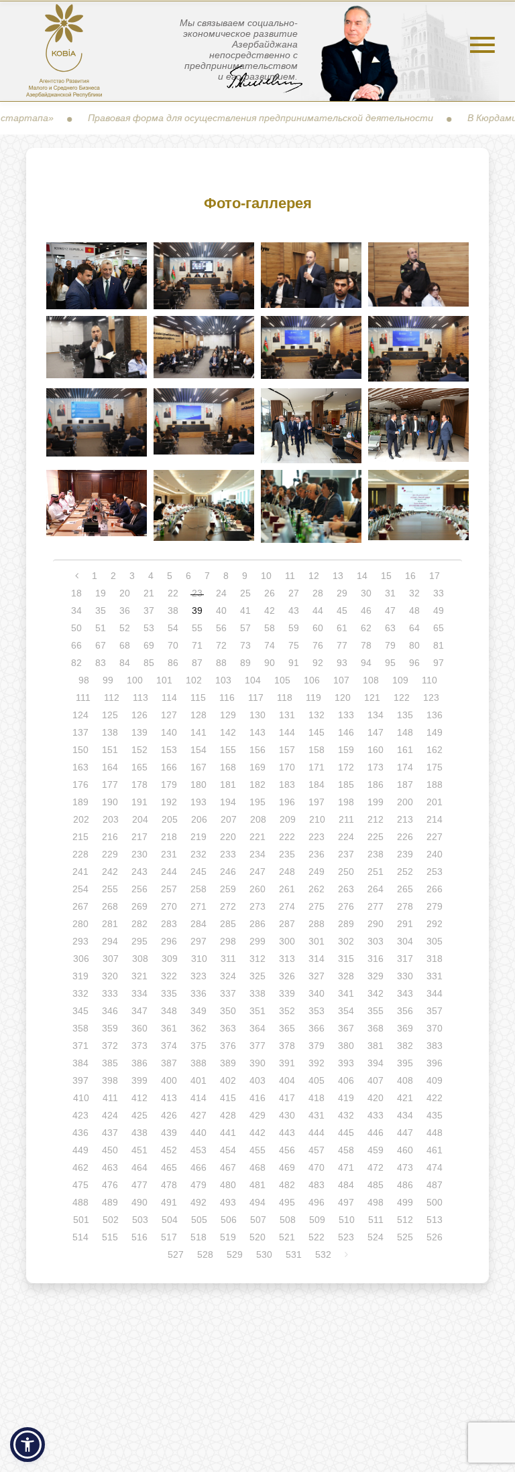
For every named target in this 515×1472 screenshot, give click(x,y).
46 (366, 610)
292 (434, 923)
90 (269, 662)
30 (366, 593)
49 (438, 610)
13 (338, 575)
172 (346, 767)
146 (346, 732)
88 (221, 662)
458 (346, 1150)
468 (257, 1167)
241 (80, 871)
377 (257, 1045)
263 (346, 889)
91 (293, 662)
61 (342, 628)
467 (228, 1167)
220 (228, 836)
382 (405, 1045)
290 (375, 923)
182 (257, 784)
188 (434, 784)
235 (287, 854)
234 (257, 854)
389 (228, 1063)
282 (139, 923)
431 (316, 1115)
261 (287, 889)
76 (317, 645)
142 (228, 732)
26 (269, 593)
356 (405, 1010)
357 (434, 1010)
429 (257, 1115)
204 (140, 819)
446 (375, 1132)
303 (375, 941)
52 (124, 628)
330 (405, 976)
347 (139, 1010)
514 (80, 1237)
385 (110, 1063)
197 (316, 802)
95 (390, 662)
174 (405, 767)
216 (110, 836)
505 (199, 1219)
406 (346, 1080)
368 (375, 1028)
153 (169, 749)
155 (228, 749)
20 (124, 593)
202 (81, 819)
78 (366, 645)
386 (139, 1063)
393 (346, 1063)
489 (110, 1202)
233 (228, 854)
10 (266, 575)
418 (316, 1097)
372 (110, 1045)
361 (169, 1028)
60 (317, 628)
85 (149, 662)
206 (199, 819)
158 (316, 749)
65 (438, 628)
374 (169, 1045)
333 (110, 993)
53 (149, 628)
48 (414, 610)
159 (346, 749)
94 (366, 662)
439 (169, 1132)
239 (405, 854)
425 (139, 1115)
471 (346, 1167)
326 (287, 976)
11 (290, 575)
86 (173, 662)
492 (198, 1202)
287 (287, 923)
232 (198, 854)
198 (346, 802)
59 (293, 628)
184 (316, 784)
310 (199, 958)
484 (346, 1184)
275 (316, 906)
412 (139, 1097)
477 (139, 1184)
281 (110, 923)
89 (245, 662)
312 (257, 958)
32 (414, 593)
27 (293, 593)
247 (257, 871)
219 (198, 836)
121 (372, 697)
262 (316, 889)
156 (257, 749)
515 (110, 1237)
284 (198, 923)
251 (375, 871)
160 (375, 749)
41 (245, 610)
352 (287, 1010)
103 (223, 680)
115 (198, 697)
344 (434, 993)
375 (198, 1045)
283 (169, 923)
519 (228, 1237)
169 (257, 767)
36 (124, 610)
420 (375, 1097)
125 (110, 715)
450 (110, 1150)
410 (81, 1097)
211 (346, 819)
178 (139, 784)
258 (198, 889)
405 (316, 1080)
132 (316, 715)
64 (414, 628)
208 (258, 819)
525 (405, 1237)
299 (257, 941)
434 (405, 1115)
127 (169, 715)
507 (258, 1219)
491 (169, 1202)
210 (317, 819)
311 (228, 958)
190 (110, 802)
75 (293, 645)
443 (287, 1132)
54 (173, 628)
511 (376, 1219)
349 (198, 1010)
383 (434, 1045)
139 (139, 732)
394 (375, 1063)
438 (139, 1132)
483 (316, 1184)
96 (414, 662)
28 (317, 593)
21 (149, 593)
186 (375, 784)
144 (287, 732)
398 (110, 1080)
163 (80, 767)
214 (434, 819)
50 (76, 628)
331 (434, 976)
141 (198, 732)
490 (139, 1202)
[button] (27, 1444)
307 (111, 958)
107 (341, 680)
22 (173, 593)
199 (375, 802)
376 (228, 1045)
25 (245, 593)
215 (80, 836)
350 (228, 1010)
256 (139, 889)
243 (139, 871)
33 (438, 593)
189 (80, 802)
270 (169, 906)
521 (287, 1237)
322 (169, 976)
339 (287, 993)
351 (257, 1010)
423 (80, 1115)
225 (375, 836)
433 (375, 1115)
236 (316, 854)
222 (287, 836)
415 (228, 1097)
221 (257, 836)
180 (198, 784)
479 (198, 1184)
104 (253, 680)
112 (111, 697)
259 (228, 889)
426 (169, 1115)
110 (429, 680)
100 (135, 680)
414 (198, 1097)
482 (287, 1184)
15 (386, 575)
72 (221, 645)
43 (293, 610)
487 (434, 1184)
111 (83, 697)
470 (316, 1167)
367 (346, 1028)
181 (228, 784)
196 (287, 802)
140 (169, 732)
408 (405, 1080)
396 (434, 1063)
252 (405, 871)
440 (198, 1132)
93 (342, 662)
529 (235, 1254)
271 (198, 906)
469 (287, 1167)
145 (316, 732)
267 (80, 906)
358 (80, 1028)
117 (256, 697)
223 (316, 836)
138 (110, 732)
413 (169, 1097)
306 (81, 958)
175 (434, 767)
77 (342, 645)
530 (264, 1254)
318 (434, 958)
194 (228, 802)
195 (257, 802)
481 (257, 1184)
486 (405, 1184)
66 (76, 645)
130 (257, 715)
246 (228, 871)
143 (257, 732)
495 (287, 1202)
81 (438, 645)
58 (269, 628)
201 (434, 802)
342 (375, 993)
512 (405, 1219)
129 (228, 715)
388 (198, 1063)
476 (110, 1184)
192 (169, 802)
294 (110, 941)
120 (343, 697)
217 (139, 836)
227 (434, 836)
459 (375, 1150)
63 (390, 628)
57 (245, 628)
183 (287, 784)
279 (434, 906)
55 (197, 628)
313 (287, 958)
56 (221, 628)
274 (287, 906)
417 (287, 1097)
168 (228, 767)
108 (371, 680)
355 (375, 1010)
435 (434, 1115)
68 (124, 645)
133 (346, 715)
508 (288, 1219)
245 (198, 871)
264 (375, 889)
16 (410, 575)
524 (375, 1237)
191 (139, 802)
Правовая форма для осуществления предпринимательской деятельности (231, 117)
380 (346, 1045)
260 (257, 889)
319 (80, 976)
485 (375, 1184)
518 (198, 1237)
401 (198, 1080)
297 (198, 941)
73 (245, 645)
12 (313, 575)
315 (346, 958)
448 (434, 1132)
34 (76, 610)
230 (139, 854)
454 (228, 1150)
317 (405, 958)
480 (228, 1184)
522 (316, 1237)
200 (405, 802)
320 (110, 976)
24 (221, 593)
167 (198, 767)
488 (80, 1202)
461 (434, 1150)
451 (139, 1150)
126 (139, 715)
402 (228, 1080)
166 (169, 767)
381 (375, 1045)
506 (229, 1219)
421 (405, 1097)
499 (405, 1202)
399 (139, 1080)
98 (83, 680)
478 (169, 1184)
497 (346, 1202)
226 (405, 836)
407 (375, 1080)
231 (169, 854)
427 (198, 1115)
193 (198, 802)
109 (400, 680)
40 (221, 610)
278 (405, 906)
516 (139, 1237)
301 (316, 941)
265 (405, 889)
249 (316, 871)
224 (346, 836)
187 (405, 784)
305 (434, 941)
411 (110, 1097)
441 (228, 1132)
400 (169, 1080)
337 (228, 993)
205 (170, 819)
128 (198, 715)
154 (198, 749)
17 (434, 575)
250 (346, 871)
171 (316, 767)
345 (80, 1010)
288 (316, 923)
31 (390, 593)
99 (108, 680)
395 (405, 1063)
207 (229, 819)
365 (287, 1028)
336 (198, 993)
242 (110, 871)
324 (228, 976)
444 (316, 1132)
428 (228, 1115)
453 (198, 1150)
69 (149, 645)
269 (139, 906)
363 (228, 1028)
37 (149, 610)
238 (375, 854)
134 (375, 715)
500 (434, 1202)
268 (110, 906)
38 (173, 610)
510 (347, 1219)
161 (405, 749)
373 (139, 1045)
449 (80, 1150)
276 (346, 906)
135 (405, 715)
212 (375, 819)
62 (366, 628)
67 (100, 645)
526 (434, 1237)
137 (80, 732)
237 (346, 854)
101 (164, 680)
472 (375, 1167)
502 (111, 1219)
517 (169, 1237)
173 (375, 767)
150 (80, 749)
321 (139, 976)
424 (110, 1115)
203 (111, 819)
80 (414, 645)
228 (80, 854)
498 (375, 1202)
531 (294, 1254)
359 (110, 1028)
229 (110, 854)
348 (169, 1010)
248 (287, 871)
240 (434, 854)
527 (176, 1254)
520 (257, 1237)
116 (227, 697)
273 (257, 906)
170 (287, 767)
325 (257, 976)
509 (317, 1219)
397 (80, 1080)
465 (169, 1167)
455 (257, 1150)
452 (169, 1150)
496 (316, 1202)
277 (375, 906)
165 (139, 767)
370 (434, 1028)
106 (312, 680)
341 (346, 993)
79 (390, 645)
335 (169, 993)
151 (110, 749)
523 (346, 1237)
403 (257, 1080)
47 (390, 610)
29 (342, 593)
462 (80, 1167)
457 (316, 1150)
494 (257, 1202)
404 (287, 1080)
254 (80, 889)
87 (197, 662)
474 (434, 1167)
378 (287, 1045)
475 (80, 1184)
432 (346, 1115)
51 (100, 628)
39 (197, 610)
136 (434, 715)
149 (434, 732)
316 (375, 958)
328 (346, 976)
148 (405, 732)
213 (405, 819)
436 (80, 1132)
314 (316, 958)
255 (110, 889)
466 (198, 1167)
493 (228, 1202)
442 (257, 1132)
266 (434, 889)
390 (257, 1063)
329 (375, 976)
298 (228, 941)
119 (313, 697)
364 (257, 1028)
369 (405, 1028)
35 (100, 610)
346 (110, 1010)
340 (316, 993)
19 (100, 593)
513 (434, 1219)
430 (287, 1115)
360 (139, 1028)
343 (405, 993)
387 (169, 1063)
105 (282, 680)
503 (140, 1219)
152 (139, 749)
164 (110, 767)
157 (287, 749)
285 (228, 923)
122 (402, 697)
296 (169, 941)
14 (362, 575)
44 (317, 610)
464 (139, 1167)
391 (287, 1063)
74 (269, 645)
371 (80, 1045)
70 (173, 645)
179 (169, 784)
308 (140, 958)
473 (405, 1167)
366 (316, 1028)
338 (257, 993)
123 (431, 697)
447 (405, 1132)
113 (140, 697)
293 (80, 941)
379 (316, 1045)
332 (80, 993)
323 (198, 976)
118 (284, 697)
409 (434, 1080)
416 (257, 1097)
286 (257, 923)
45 (342, 610)
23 (197, 593)
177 (110, 784)
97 (438, 662)
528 (205, 1254)
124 (80, 715)
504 (170, 1219)
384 (80, 1063)
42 (269, 610)
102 (194, 680)
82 (76, 662)
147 (375, 732)
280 (80, 923)
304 (405, 941)
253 (434, 871)
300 (287, 941)
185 (346, 784)
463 (110, 1167)
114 (169, 697)
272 (228, 906)
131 (287, 715)
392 (316, 1063)
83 (100, 662)
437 (110, 1132)
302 (346, 941)
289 (346, 923)
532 (323, 1254)
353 (316, 1010)
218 (169, 836)
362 (198, 1028)
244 (169, 871)
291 (405, 923)
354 (346, 1010)
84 (124, 662)
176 (80, 784)
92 (317, 662)
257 (169, 889)
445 (346, 1132)
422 (434, 1097)
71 (197, 645)
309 (170, 958)
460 (405, 1150)
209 (288, 819)
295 (139, 941)
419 (346, 1097)
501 (81, 1219)
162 (434, 749)
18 (76, 593)
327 (316, 976)
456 (287, 1150)
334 (139, 993)
